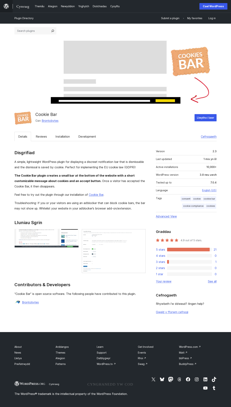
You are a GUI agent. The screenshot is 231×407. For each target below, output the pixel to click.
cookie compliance (193, 206)
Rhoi (142, 358)
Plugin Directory (24, 18)
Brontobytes (50, 120)
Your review (163, 281)
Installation (62, 136)
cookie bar (209, 198)
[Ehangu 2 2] (141, 234)
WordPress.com (190, 346)
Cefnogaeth (209, 136)
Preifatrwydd (22, 363)
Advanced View (166, 216)
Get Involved (145, 346)
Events (142, 352)
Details (22, 136)
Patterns (61, 363)
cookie (197, 198)
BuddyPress (188, 363)
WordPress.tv (106, 363)
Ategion (60, 358)
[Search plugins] (52, 30)
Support (101, 352)
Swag (143, 363)
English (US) (209, 190)
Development (87, 136)
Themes (60, 352)
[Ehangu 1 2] (74, 234)
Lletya (18, 358)
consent (186, 198)
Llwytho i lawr (205, 117)
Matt (183, 352)
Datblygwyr (103, 358)
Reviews (41, 136)
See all (212, 281)
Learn (100, 346)
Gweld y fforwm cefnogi (172, 312)
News (17, 352)
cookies (210, 206)
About (18, 346)
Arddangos (62, 346)
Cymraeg (54, 384)
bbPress (185, 358)
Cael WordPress (213, 6)
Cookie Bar (96, 194)
